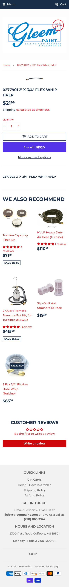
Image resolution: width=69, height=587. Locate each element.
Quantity (8, 119)
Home (6, 65)
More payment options (34, 157)
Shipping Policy (35, 490)
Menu (11, 4)
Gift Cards (34, 479)
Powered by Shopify (46, 566)
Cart (62, 4)
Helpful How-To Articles (34, 485)
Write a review (34, 443)
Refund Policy (35, 495)
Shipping (9, 109)
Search (33, 553)
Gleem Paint (24, 566)
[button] (11, 247)
